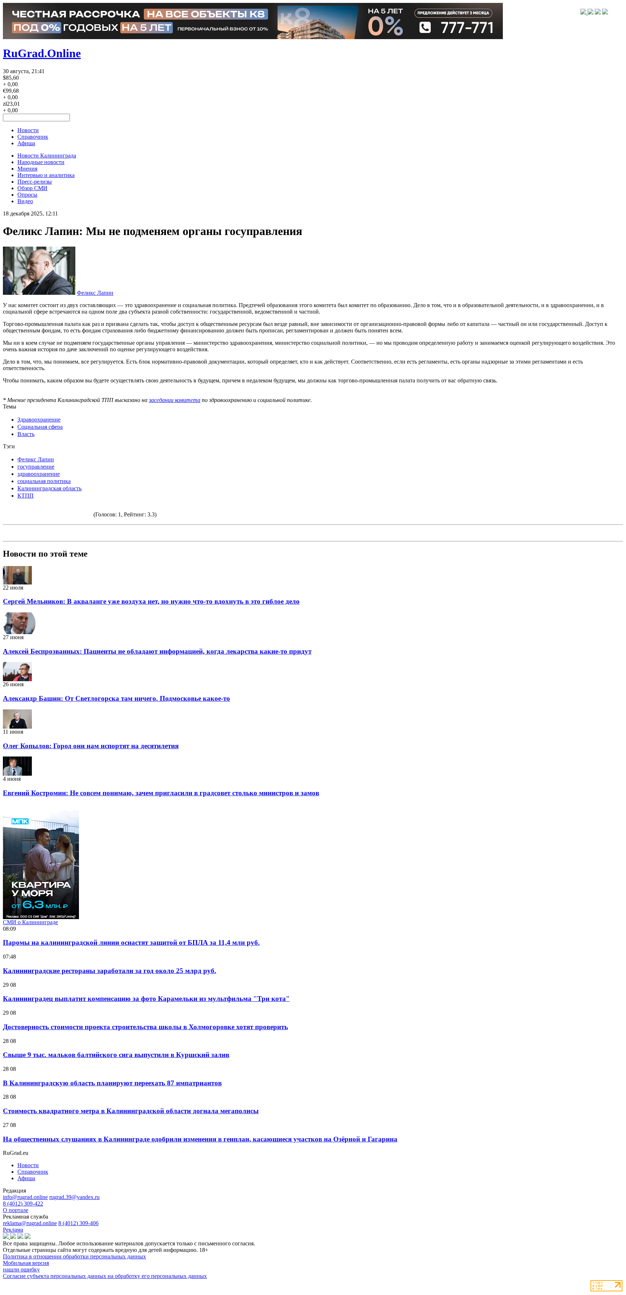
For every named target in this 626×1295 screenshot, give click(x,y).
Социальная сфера (40, 427)
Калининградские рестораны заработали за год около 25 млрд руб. (109, 971)
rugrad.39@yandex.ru (74, 1197)
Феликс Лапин (95, 293)
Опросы (27, 195)
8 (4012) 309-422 (23, 1203)
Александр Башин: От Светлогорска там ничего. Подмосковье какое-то (116, 698)
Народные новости (40, 162)
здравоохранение (38, 474)
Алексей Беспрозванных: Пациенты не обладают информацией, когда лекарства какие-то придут (157, 651)
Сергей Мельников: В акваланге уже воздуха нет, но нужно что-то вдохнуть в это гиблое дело (151, 601)
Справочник (32, 137)
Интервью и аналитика (46, 175)
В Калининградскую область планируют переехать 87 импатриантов (112, 1083)
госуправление (35, 467)
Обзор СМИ (32, 188)
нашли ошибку (21, 1269)
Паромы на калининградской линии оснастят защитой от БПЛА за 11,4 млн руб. (131, 942)
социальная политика (44, 481)
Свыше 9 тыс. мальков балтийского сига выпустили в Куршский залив (116, 1055)
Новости (28, 130)
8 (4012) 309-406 (78, 1223)
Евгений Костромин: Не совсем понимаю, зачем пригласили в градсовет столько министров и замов (161, 793)
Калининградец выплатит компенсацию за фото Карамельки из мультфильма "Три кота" (146, 998)
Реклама (13, 1230)
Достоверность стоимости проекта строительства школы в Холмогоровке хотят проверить (145, 1027)
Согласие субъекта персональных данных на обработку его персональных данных (105, 1276)
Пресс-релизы (34, 182)
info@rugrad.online (25, 1197)
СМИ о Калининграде (30, 922)
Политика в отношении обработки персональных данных (74, 1256)
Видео (25, 201)
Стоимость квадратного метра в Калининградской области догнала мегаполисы (131, 1111)
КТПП (25, 496)
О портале (15, 1210)
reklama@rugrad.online (30, 1223)
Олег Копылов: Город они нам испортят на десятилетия (91, 746)
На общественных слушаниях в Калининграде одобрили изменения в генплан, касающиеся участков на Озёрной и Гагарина (200, 1139)
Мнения (27, 168)
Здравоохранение (38, 419)
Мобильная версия (26, 1263)
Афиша (26, 143)
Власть (25, 434)
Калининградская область (49, 488)
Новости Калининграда (46, 155)
